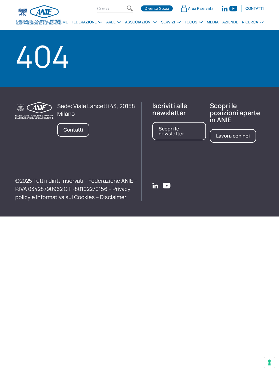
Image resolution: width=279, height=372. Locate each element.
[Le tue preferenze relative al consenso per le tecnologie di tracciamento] (269, 362)
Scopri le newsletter (171, 131)
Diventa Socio (157, 8)
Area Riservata (201, 8)
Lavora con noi (233, 135)
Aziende (230, 22)
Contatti (254, 8)
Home (62, 22)
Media (213, 22)
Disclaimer (113, 197)
